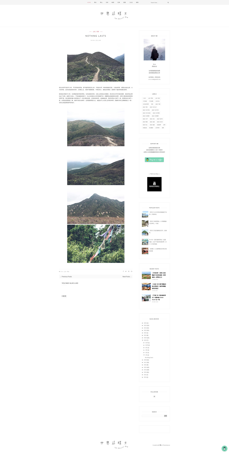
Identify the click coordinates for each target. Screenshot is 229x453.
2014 (145, 370)
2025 (145, 325)
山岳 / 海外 (157, 98)
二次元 (131, 2)
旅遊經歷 (159, 124)
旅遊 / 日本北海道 (146, 113)
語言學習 (157, 127)
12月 (146, 343)
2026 (145, 323)
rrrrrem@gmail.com (154, 79)
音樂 (124, 2)
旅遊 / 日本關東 (155, 115)
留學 (164, 124)
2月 (146, 355)
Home (89, 2)
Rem (93, 40)
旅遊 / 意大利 (160, 121)
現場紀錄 (145, 127)
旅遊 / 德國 (152, 124)
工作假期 (145, 101)
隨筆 (137, 2)
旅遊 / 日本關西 (146, 115)
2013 (145, 372)
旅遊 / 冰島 (152, 118)
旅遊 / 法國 (152, 121)
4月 (146, 350)
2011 (145, 377)
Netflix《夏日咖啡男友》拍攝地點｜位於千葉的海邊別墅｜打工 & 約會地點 (158, 242)
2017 (145, 362)
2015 (145, 367)
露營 (163, 127)
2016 (145, 365)
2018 (145, 360)
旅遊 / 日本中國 (146, 110)
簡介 (95, 2)
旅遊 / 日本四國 (156, 113)
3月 (146, 352)
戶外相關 (151, 101)
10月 (146, 345)
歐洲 (113, 2)
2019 (145, 340)
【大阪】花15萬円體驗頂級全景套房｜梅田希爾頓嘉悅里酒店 (159, 286)
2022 (145, 333)
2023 (145, 330)
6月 (146, 347)
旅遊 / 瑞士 (145, 124)
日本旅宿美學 (146, 104)
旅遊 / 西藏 (145, 121)
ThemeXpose (166, 445)
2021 (145, 335)
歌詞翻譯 (151, 127)
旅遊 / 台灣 (145, 118)
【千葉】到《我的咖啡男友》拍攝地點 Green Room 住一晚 (159, 297)
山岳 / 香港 (96, 31)
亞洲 (119, 2)
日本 (107, 2)
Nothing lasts (149, 357)
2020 (145, 338)
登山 (101, 2)
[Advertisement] (96, 363)
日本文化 (157, 101)
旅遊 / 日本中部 (155, 110)
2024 (145, 328)
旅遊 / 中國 (158, 104)
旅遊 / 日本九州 (153, 107)
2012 (145, 374)
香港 (152, 104)
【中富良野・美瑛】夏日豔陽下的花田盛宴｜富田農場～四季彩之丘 (159, 275)
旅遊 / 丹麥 (145, 107)
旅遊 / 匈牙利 (160, 118)
